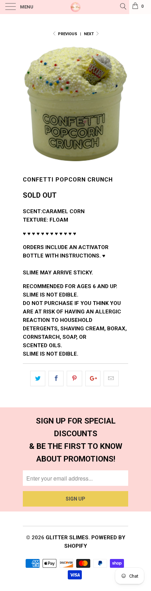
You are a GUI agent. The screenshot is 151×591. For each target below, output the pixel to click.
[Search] (122, 6)
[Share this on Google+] (92, 378)
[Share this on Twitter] (37, 378)
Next (89, 34)
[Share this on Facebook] (56, 378)
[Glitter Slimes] (75, 7)
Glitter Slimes (67, 537)
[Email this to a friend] (111, 378)
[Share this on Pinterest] (74, 378)
